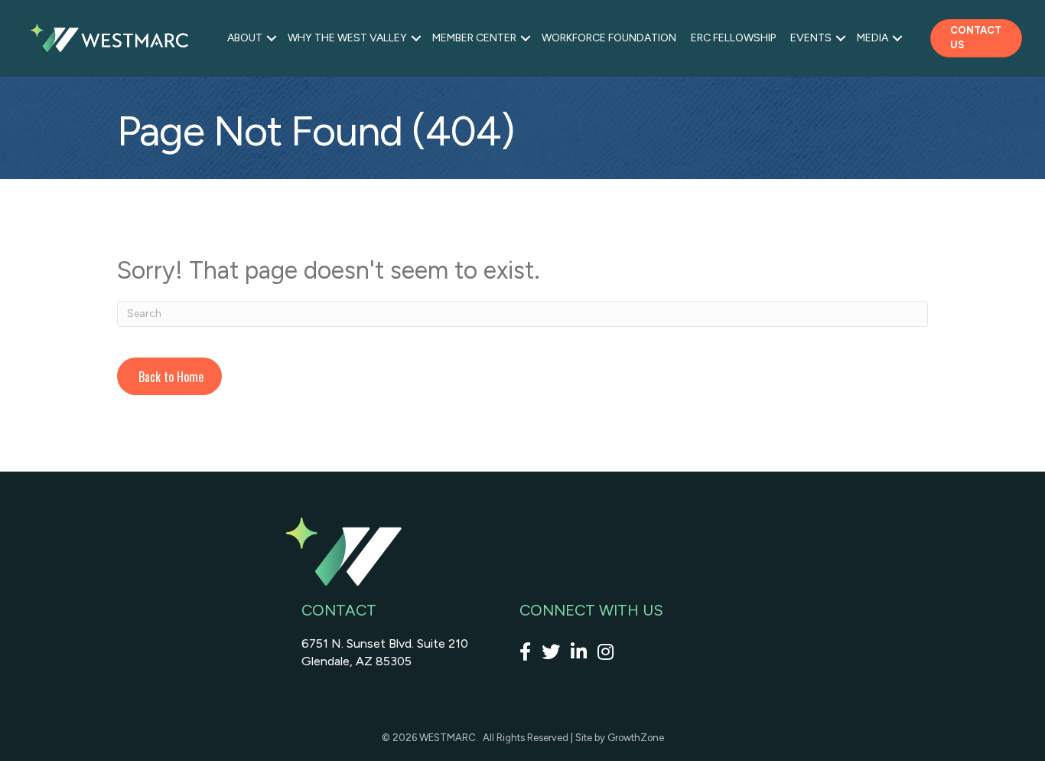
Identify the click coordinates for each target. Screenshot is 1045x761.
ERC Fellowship (733, 37)
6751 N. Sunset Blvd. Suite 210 (384, 643)
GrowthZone (635, 737)
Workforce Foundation (609, 37)
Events (811, 37)
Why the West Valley (347, 37)
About (244, 37)
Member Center (474, 37)
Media (872, 37)
